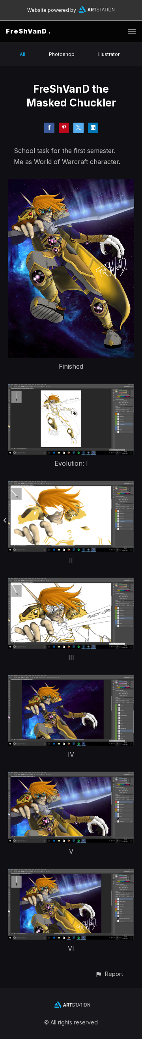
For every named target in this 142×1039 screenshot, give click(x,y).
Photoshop (62, 54)
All (22, 54)
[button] (109, 974)
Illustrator (109, 54)
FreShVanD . (28, 31)
